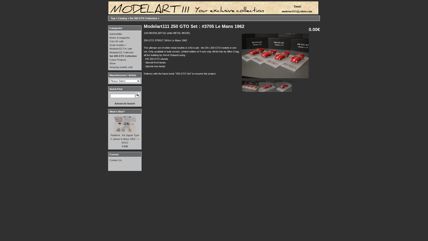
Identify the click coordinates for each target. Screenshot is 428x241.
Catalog (122, 18)
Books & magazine (119, 37)
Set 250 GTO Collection (143, 18)
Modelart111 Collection (121, 52)
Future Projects (117, 59)
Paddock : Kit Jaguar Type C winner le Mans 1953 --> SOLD (125, 139)
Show (112, 63)
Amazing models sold (120, 67)
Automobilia (115, 34)
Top (113, 18)
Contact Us (115, 160)
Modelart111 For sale (120, 48)
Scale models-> (117, 45)
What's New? (117, 111)
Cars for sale (116, 41)
